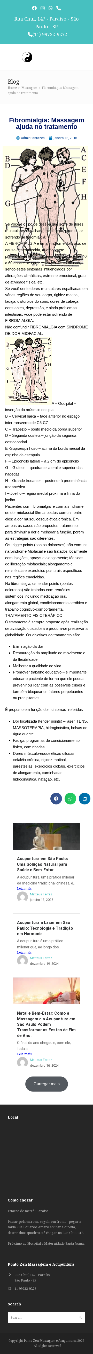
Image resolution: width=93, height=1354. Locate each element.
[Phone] (58, 8)
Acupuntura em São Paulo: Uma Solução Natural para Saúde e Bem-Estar (42, 864)
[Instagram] (43, 8)
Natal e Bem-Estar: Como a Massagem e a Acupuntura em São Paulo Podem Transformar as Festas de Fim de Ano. (46, 1024)
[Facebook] (34, 8)
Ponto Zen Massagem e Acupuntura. (50, 1341)
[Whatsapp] (51, 8)
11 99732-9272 (25, 1289)
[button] (56, 798)
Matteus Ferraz (41, 894)
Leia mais (24, 888)
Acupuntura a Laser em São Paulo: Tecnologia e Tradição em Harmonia (45, 928)
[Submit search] (80, 1317)
